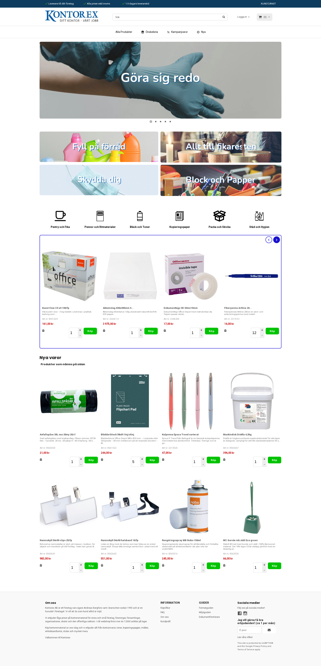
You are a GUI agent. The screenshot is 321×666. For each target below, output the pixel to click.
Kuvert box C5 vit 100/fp (55, 308)
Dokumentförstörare (209, 617)
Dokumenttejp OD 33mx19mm (181, 308)
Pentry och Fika (60, 226)
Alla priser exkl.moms (98, 3)
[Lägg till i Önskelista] (43, 330)
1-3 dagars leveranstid (137, 3)
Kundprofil (165, 621)
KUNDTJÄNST (268, 3)
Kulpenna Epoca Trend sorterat (180, 434)
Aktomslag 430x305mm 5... (118, 308)
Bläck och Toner (140, 226)
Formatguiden (206, 608)
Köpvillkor (165, 608)
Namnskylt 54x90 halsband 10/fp (119, 540)
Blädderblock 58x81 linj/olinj (117, 434)
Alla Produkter (124, 31)
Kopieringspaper (179, 226)
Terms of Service (245, 649)
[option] (69, 293)
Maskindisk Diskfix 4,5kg (237, 434)
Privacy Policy (260, 646)
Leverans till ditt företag (61, 3)
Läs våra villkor (245, 637)
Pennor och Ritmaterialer (100, 226)
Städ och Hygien (259, 226)
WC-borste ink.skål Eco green (240, 540)
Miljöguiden (205, 612)
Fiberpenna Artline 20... (238, 308)
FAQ (162, 612)
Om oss (164, 617)
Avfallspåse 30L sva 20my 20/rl (57, 434)
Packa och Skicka (220, 226)
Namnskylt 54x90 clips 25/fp (56, 540)
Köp (90, 331)
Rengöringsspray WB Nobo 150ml (181, 540)
